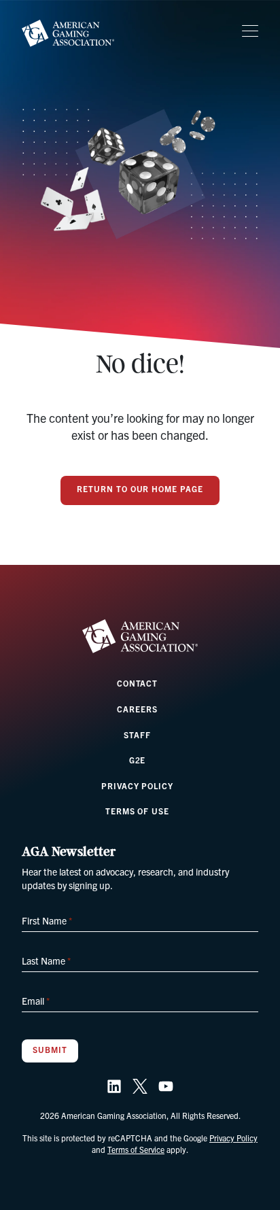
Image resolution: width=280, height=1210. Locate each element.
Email (36, 1000)
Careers (137, 709)
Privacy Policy (137, 785)
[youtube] (165, 1086)
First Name (47, 920)
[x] (140, 1086)
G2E (137, 760)
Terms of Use (137, 811)
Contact (137, 683)
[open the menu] (250, 31)
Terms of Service (135, 1149)
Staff (137, 734)
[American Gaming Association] (68, 33)
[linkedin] (114, 1086)
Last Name (46, 960)
